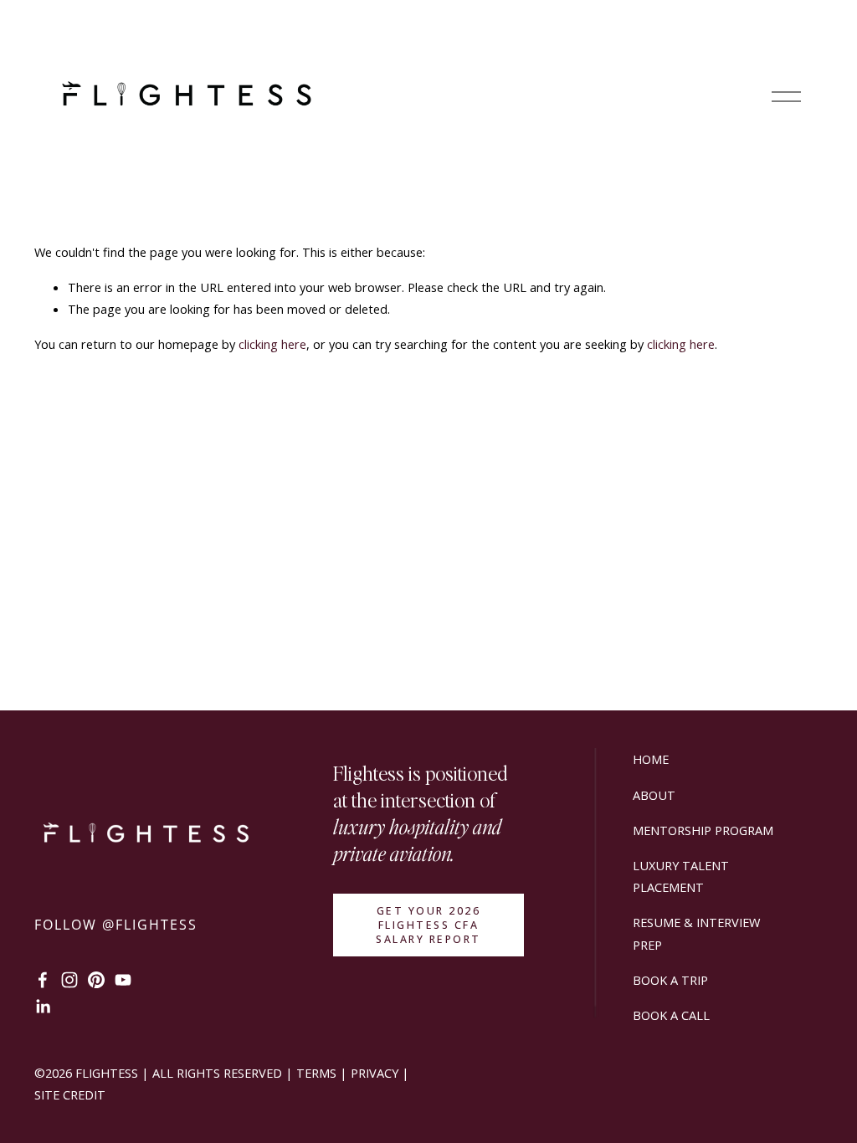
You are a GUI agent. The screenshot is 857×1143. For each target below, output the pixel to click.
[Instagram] (69, 979)
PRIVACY (374, 1072)
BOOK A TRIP (670, 979)
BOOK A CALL (671, 1015)
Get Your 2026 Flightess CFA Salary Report (428, 925)
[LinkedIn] (42, 1006)
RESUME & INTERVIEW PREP (696, 933)
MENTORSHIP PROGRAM (703, 830)
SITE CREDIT (69, 1094)
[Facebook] (42, 979)
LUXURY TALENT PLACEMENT (681, 876)
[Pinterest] (96, 979)
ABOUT (654, 795)
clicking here (272, 344)
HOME (651, 759)
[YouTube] (123, 979)
